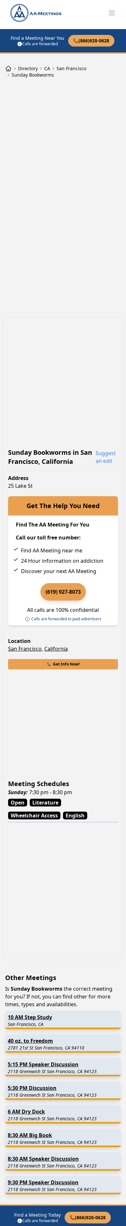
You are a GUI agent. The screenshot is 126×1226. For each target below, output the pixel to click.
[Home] (8, 68)
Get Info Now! (66, 664)
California (56, 648)
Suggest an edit (106, 457)
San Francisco (25, 648)
